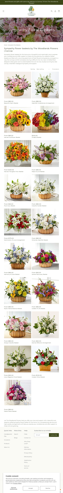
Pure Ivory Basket (9, 206)
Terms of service (26, 467)
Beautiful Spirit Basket (11, 103)
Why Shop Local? (27, 442)
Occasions (7, 440)
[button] (3, 11)
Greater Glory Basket (38, 377)
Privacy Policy (17, 483)
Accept (31, 488)
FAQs (25, 434)
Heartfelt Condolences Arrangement (43, 103)
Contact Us (27, 438)
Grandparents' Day (8, 435)
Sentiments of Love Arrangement (14, 240)
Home (5, 45)
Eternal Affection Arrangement (41, 343)
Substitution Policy (27, 461)
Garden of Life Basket (38, 308)
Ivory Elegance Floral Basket (13, 377)
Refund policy (28, 456)
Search (16, 434)
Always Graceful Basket (11, 343)
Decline (48, 488)
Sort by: (33, 69)
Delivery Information (27, 448)
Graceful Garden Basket (39, 206)
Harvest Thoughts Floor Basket (13, 171)
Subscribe (54, 435)
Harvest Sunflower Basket (12, 137)
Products (6, 443)
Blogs (15, 438)
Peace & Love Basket (38, 171)
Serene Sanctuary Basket (39, 274)
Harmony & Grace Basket (12, 274)
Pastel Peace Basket (10, 411)
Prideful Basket (36, 137)
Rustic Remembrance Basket (13, 308)
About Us (6, 447)
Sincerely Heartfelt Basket (40, 240)
